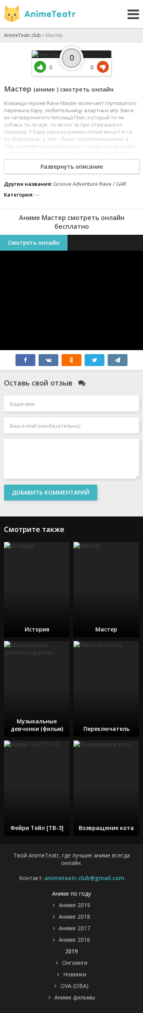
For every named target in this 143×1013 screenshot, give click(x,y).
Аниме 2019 (74, 905)
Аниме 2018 (74, 916)
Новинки (74, 974)
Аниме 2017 (74, 928)
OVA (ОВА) (74, 986)
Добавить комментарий (50, 492)
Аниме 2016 (74, 939)
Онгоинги (74, 962)
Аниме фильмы (74, 997)
